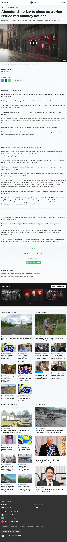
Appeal (36, 507)
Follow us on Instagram (11, 521)
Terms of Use (13, 526)
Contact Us (30, 526)
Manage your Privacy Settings (11, 531)
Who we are (4, 526)
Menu (6, 2)
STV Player (5, 505)
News (3, 7)
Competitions (38, 505)
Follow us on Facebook (11, 514)
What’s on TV (6, 507)
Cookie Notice (39, 526)
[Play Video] (33, 43)
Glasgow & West (12, 7)
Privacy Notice (22, 526)
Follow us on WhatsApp (11, 518)
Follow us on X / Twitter (11, 511)
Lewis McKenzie (6, 69)
